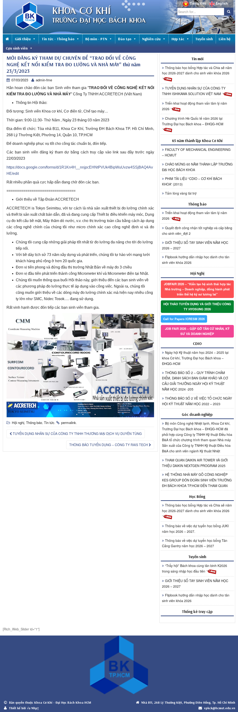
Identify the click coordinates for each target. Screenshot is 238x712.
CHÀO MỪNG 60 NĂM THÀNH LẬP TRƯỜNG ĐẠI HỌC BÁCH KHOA (197, 167)
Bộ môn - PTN (96, 38)
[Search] (228, 12)
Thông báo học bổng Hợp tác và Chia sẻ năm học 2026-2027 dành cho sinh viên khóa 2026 (197, 70)
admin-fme (44, 79)
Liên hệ (225, 38)
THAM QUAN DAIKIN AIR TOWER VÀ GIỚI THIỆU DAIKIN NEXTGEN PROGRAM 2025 (195, 463)
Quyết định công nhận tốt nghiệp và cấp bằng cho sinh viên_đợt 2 (197, 230)
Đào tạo (124, 38)
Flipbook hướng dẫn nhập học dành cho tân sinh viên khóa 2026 (195, 260)
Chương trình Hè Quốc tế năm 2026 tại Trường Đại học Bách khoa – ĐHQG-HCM (192, 121)
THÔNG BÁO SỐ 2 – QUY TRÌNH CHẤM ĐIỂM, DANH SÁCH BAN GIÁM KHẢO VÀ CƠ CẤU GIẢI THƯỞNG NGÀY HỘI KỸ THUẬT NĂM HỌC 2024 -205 (195, 380)
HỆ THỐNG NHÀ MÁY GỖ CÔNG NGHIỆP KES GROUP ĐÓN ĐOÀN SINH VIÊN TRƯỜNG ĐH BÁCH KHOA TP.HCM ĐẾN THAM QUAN (197, 480)
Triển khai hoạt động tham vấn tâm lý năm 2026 (194, 106)
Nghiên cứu (151, 38)
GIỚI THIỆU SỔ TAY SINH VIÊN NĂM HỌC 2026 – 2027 (195, 245)
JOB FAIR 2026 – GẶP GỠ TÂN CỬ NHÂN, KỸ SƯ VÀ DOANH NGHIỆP (197, 331)
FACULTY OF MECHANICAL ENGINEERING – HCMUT (196, 152)
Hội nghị (18, 422)
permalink (68, 422)
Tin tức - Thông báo (58, 38)
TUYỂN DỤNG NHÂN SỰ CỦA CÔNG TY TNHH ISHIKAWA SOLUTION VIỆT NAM (193, 91)
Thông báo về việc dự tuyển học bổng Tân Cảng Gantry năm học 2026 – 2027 (194, 543)
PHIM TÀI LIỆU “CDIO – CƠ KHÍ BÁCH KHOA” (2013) (192, 181)
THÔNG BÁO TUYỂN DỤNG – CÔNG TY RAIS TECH (109, 444)
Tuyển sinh (204, 38)
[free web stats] (197, 619)
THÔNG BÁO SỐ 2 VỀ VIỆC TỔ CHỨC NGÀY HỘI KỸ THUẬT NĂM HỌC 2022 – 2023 (197, 401)
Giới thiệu (23, 38)
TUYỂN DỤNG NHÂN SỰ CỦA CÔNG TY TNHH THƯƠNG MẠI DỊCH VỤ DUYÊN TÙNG (77, 433)
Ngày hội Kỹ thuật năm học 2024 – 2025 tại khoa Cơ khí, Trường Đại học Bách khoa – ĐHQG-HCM (195, 358)
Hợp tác (178, 38)
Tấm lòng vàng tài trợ (180, 193)
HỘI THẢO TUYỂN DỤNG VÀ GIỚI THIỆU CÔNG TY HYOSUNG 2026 (197, 306)
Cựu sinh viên (17, 48)
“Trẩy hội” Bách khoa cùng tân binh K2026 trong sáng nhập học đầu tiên (194, 568)
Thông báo (34, 422)
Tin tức (49, 422)
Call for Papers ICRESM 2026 (184, 319)
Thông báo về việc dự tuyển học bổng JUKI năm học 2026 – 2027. (195, 528)
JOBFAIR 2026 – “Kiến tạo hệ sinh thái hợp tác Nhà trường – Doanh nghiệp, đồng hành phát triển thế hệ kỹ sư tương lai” (197, 289)
